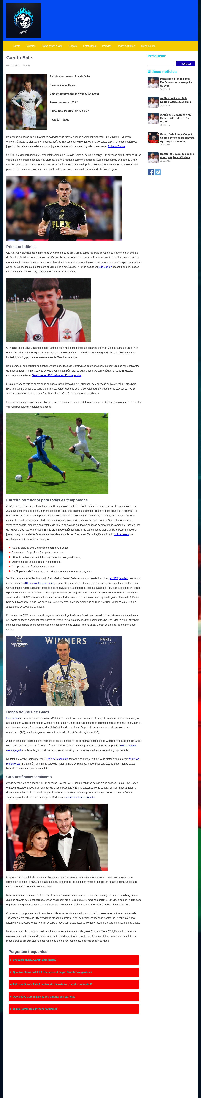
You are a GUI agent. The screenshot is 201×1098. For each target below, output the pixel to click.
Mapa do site (148, 46)
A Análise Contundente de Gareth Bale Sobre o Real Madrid (175, 118)
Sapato (73, 46)
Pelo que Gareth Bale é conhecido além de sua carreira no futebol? (52, 984)
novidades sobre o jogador (80, 797)
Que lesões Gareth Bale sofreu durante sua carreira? (44, 996)
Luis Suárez (105, 267)
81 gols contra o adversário (40, 583)
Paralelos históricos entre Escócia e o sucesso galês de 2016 (176, 82)
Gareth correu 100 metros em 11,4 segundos (56, 375)
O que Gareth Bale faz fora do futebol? (35, 1009)
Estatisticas (89, 46)
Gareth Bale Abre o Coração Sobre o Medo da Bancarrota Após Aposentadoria (177, 138)
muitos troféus (121, 534)
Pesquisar (157, 56)
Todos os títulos (126, 46)
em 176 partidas (119, 578)
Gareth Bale (13, 718)
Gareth (16, 46)
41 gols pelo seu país (56, 759)
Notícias (30, 46)
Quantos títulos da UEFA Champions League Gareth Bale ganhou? (52, 972)
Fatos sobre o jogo (52, 46)
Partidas (106, 46)
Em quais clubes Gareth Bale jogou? (34, 960)
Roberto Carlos (116, 146)
